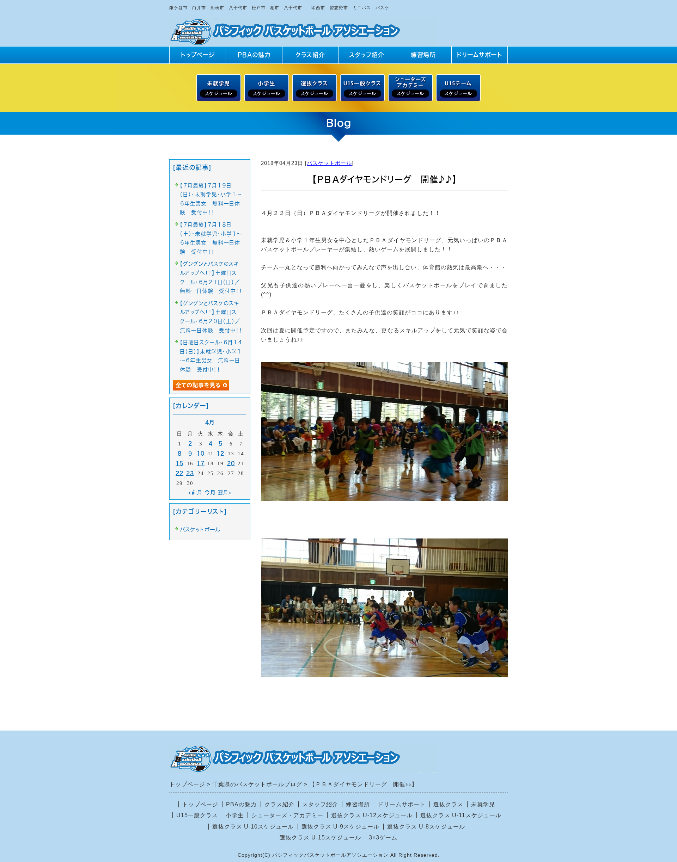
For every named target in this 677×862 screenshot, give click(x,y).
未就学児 (483, 804)
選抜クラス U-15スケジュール (320, 838)
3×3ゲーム (383, 838)
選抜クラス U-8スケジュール (426, 827)
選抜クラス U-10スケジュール (253, 827)
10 (201, 453)
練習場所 (423, 55)
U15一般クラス (197, 815)
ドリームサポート (479, 55)
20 (231, 463)
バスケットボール (329, 163)
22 (179, 473)
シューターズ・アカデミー (287, 815)
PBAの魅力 (254, 55)
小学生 (235, 815)
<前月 (195, 492)
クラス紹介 (310, 55)
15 (179, 463)
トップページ (198, 55)
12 (220, 453)
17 (201, 463)
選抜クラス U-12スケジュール (372, 815)
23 (190, 473)
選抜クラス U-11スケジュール (460, 815)
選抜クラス (448, 804)
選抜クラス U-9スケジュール (340, 827)
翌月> (225, 492)
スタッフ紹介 (366, 55)
